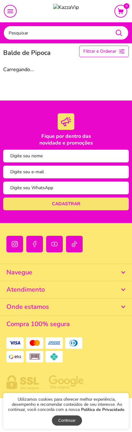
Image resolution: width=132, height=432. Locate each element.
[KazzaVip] (66, 11)
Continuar (67, 420)
